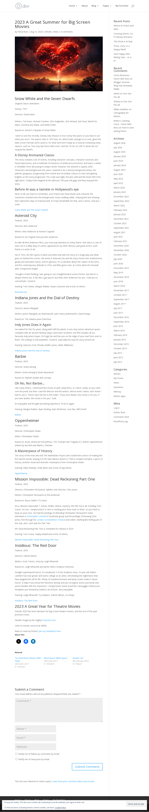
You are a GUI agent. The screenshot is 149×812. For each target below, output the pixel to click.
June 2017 (118, 312)
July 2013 (118, 353)
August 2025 (119, 151)
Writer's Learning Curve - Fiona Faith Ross (122, 124)
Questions (118, 387)
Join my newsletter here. (50, 631)
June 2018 (118, 281)
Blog (94, 6)
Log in (116, 408)
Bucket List (78, 658)
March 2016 (119, 330)
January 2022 (120, 214)
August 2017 (119, 303)
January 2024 (120, 165)
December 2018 (121, 277)
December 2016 (121, 317)
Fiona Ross (23, 31)
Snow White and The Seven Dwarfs (31, 209)
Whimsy (117, 391)
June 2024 (118, 160)
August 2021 (119, 232)
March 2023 (119, 187)
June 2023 (118, 174)
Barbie (18, 414)
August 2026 (119, 143)
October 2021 (120, 223)
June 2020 (118, 263)
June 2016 (118, 326)
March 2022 (119, 205)
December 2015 (121, 344)
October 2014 (120, 348)
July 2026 (118, 147)
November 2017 (121, 290)
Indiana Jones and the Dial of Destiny (32, 350)
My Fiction (118, 378)
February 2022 (120, 210)
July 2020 (118, 259)
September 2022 (121, 201)
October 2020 (120, 254)
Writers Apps (120, 396)
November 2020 (121, 250)
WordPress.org (121, 421)
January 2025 (120, 156)
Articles (48, 31)
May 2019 (118, 272)
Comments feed (121, 417)
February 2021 (120, 241)
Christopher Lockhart (37, 516)
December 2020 (121, 245)
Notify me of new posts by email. (34, 759)
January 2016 (120, 339)
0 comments (67, 31)
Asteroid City (21, 292)
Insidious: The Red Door (26, 600)
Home (72, 6)
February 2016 (120, 335)
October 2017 (120, 294)
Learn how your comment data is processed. (73, 781)
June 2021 (118, 236)
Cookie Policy (60, 807)
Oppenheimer (21, 473)
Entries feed (119, 412)
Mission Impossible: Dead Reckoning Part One (36, 539)
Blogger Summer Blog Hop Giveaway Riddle (123, 86)
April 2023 (118, 183)
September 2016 (121, 321)
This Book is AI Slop (123, 41)
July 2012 (118, 362)
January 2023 (120, 192)
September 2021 (121, 227)
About (85, 6)
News (55, 31)
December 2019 (121, 268)
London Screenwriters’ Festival (51, 519)
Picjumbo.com (49, 620)
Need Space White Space (55, 658)
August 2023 (119, 169)
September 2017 (121, 299)
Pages (106, 6)
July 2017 (118, 308)
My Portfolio (122, 6)
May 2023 (118, 178)
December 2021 (121, 218)
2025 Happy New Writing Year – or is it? (122, 57)
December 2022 (121, 196)
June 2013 (118, 357)
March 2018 (119, 285)
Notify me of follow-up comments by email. (39, 754)
